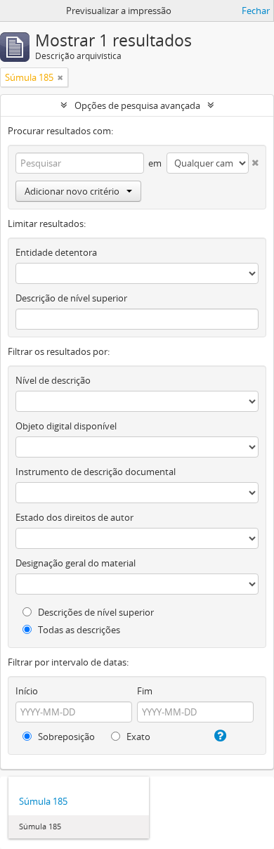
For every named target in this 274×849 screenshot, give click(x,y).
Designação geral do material (75, 563)
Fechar (256, 10)
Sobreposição (65, 736)
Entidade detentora (56, 252)
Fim (144, 691)
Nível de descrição (53, 380)
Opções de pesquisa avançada (137, 105)
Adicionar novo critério (72, 191)
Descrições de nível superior (95, 612)
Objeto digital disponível (66, 426)
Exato (137, 736)
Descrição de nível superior (71, 298)
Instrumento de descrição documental (95, 471)
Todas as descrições (78, 629)
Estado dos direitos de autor (74, 517)
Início (26, 691)
